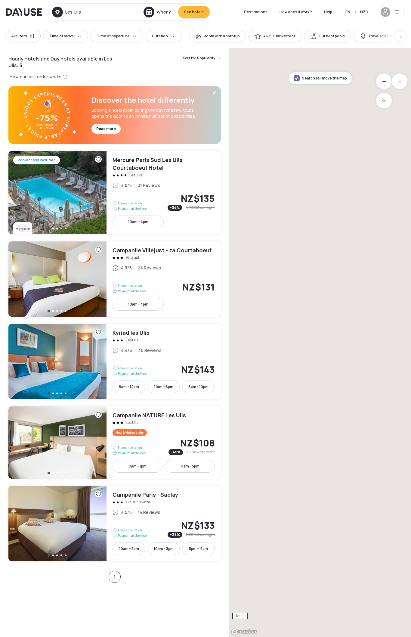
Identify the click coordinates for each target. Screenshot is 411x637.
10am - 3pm (164, 548)
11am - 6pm (163, 386)
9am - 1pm (138, 466)
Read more (106, 128)
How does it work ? (296, 11)
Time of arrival (62, 36)
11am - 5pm (190, 466)
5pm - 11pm (198, 548)
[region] (320, 342)
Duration (160, 36)
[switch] (217, 36)
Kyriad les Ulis (114, 361)
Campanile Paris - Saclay (114, 523)
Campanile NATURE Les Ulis (114, 442)
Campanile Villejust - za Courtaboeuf (114, 279)
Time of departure (113, 36)
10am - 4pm (138, 221)
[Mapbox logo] (244, 631)
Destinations (255, 11)
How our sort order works (35, 76)
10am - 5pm (129, 548)
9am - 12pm (129, 386)
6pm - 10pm (198, 386)
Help (328, 11)
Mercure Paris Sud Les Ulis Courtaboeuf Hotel (114, 192)
